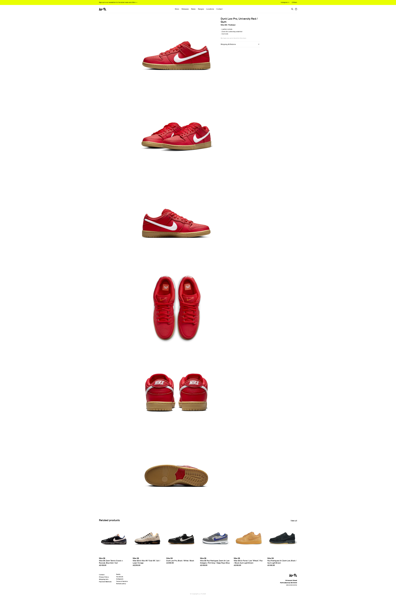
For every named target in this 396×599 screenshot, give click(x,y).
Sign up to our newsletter (117, 2)
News (193, 9)
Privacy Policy (104, 577)
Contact (219, 9)
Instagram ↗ (285, 2)
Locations (210, 9)
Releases (185, 9)
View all (294, 521)
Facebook (119, 577)
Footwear (232, 25)
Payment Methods (105, 581)
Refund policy (121, 583)
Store (177, 9)
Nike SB (224, 25)
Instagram (119, 579)
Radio (118, 574)
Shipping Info (103, 579)
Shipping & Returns (228, 44)
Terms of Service (122, 581)
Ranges (201, 9)
